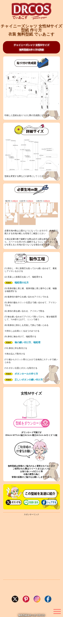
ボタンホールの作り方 (26, 373)
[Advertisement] (31, 547)
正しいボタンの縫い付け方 (28, 379)
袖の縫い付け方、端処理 (27, 342)
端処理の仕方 (21, 282)
